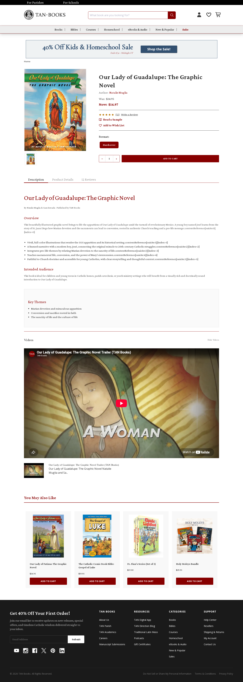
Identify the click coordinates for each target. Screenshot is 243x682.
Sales (185, 29)
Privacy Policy (226, 673)
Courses (91, 29)
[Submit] (172, 15)
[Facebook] (34, 650)
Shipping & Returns (214, 632)
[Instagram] (25, 650)
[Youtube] (16, 650)
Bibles (74, 29)
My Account (210, 638)
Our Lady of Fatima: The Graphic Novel (48, 565)
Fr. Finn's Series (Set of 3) (141, 563)
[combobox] (132, 15)
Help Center (210, 619)
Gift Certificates (142, 644)
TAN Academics (107, 632)
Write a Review (129, 114)
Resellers (208, 626)
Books (58, 29)
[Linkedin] (62, 650)
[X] (43, 650)
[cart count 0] (218, 15)
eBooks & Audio (137, 29)
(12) (117, 114)
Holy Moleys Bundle (187, 563)
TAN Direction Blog (144, 626)
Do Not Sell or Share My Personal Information (167, 673)
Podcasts (139, 638)
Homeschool (112, 29)
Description (36, 179)
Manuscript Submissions (112, 644)
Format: (104, 136)
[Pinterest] (52, 650)
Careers (103, 638)
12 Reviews (89, 179)
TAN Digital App (142, 619)
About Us (104, 619)
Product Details (62, 179)
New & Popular (165, 29)
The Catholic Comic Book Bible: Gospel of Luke (96, 565)
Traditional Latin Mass (146, 632)
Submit (76, 639)
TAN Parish (105, 626)
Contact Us (210, 644)
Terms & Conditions (205, 673)
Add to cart (48, 581)
